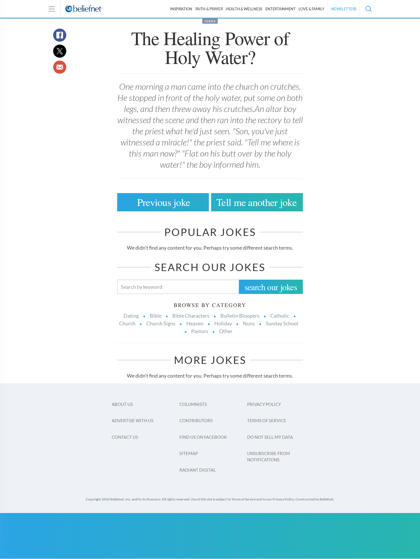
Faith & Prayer (209, 9)
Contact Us (125, 437)
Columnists (193, 404)
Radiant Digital (197, 469)
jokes (210, 21)
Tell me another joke (256, 202)
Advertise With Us (132, 420)
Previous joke (163, 202)
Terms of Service (266, 420)
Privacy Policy (264, 404)
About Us (122, 404)
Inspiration (181, 9)
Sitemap (188, 453)
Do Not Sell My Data (270, 437)
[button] (368, 9)
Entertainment (280, 9)
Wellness (244, 9)
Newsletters (344, 9)
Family (311, 9)
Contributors (196, 420)
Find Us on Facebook (203, 437)
